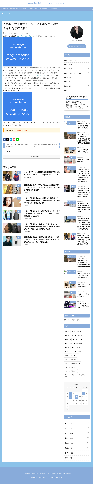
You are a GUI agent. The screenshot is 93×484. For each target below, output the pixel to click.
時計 (68, 77)
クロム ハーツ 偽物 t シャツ (73, 102)
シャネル (68, 339)
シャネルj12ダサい (70, 367)
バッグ (69, 69)
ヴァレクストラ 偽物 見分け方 (83, 160)
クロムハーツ (76, 347)
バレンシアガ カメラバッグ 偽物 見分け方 (83, 306)
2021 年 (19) (69, 448)
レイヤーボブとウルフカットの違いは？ (83, 151)
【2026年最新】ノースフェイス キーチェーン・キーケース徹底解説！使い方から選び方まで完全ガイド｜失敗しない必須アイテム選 (42, 226)
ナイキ (67, 331)
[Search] (91, 8)
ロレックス (69, 355)
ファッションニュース (73, 73)
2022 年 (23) (69, 443)
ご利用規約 (53, 8)
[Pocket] (14, 139)
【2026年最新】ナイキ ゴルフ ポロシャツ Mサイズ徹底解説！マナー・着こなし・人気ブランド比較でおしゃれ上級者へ (42, 213)
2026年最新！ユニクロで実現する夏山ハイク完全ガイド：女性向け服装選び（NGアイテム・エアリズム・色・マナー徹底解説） (41, 239)
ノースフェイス (77, 331)
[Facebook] (4, 139)
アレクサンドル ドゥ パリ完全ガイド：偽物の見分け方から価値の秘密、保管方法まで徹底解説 (83, 139)
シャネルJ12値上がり (71, 371)
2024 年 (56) (69, 433)
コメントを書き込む (32, 156)
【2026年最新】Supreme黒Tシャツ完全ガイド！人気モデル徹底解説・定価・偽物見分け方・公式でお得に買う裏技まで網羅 (42, 200)
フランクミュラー (81, 351)
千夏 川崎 (15, 33)
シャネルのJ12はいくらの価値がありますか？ (75, 375)
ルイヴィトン (69, 335)
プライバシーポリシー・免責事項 (37, 8)
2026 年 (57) (69, 423)
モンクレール (78, 343)
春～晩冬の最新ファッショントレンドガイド (46, 3)
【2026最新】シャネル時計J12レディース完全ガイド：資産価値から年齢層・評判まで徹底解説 (83, 192)
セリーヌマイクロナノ (38, 75)
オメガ (84, 339)
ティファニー (69, 351)
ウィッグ (69, 64)
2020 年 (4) (69, 453)
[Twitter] (7, 139)
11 (70, 397)
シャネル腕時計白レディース (73, 363)
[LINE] (17, 139)
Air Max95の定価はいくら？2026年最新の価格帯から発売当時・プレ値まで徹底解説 (83, 207)
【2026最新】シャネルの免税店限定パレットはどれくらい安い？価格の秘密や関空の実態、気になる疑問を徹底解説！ (83, 224)
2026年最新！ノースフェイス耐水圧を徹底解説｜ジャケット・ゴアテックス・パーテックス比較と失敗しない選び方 (42, 187)
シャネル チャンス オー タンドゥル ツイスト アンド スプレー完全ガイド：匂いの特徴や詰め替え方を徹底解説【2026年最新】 (83, 175)
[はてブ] (11, 139)
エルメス (76, 339)
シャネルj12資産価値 (71, 359)
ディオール (69, 343)
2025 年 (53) (69, 428)
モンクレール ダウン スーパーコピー (76, 104)
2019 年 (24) (69, 458)
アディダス (79, 335)
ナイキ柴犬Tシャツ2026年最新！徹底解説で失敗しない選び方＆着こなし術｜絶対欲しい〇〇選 (42, 173)
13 (77, 397)
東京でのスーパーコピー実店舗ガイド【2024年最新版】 (83, 126)
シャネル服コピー (71, 105)
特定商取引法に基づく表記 (18, 8)
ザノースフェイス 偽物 (72, 101)
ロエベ (67, 347)
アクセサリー (71, 60)
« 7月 (67, 409)
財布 (68, 86)
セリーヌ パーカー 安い (24, 36)
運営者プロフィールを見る (76, 46)
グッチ (77, 355)
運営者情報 (4, 8)
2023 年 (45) (69, 438)
